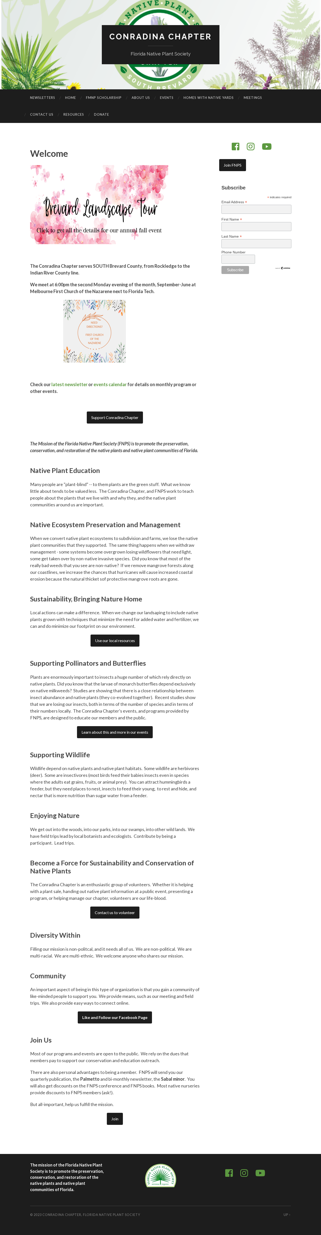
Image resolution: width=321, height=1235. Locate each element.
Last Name (231, 236)
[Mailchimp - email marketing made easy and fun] (283, 268)
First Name (231, 219)
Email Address (234, 202)
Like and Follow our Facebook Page (114, 1017)
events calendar (110, 384)
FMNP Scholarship (104, 98)
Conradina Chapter (160, 36)
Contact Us (41, 114)
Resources (73, 114)
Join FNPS (233, 165)
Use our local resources (115, 640)
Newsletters (42, 98)
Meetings (253, 98)
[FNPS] (160, 1187)
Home (70, 98)
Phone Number (233, 252)
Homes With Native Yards (209, 98)
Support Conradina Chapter (114, 417)
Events (167, 98)
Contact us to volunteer (115, 912)
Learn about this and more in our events (115, 732)
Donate (101, 114)
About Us (141, 98)
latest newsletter (69, 384)
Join (114, 1118)
